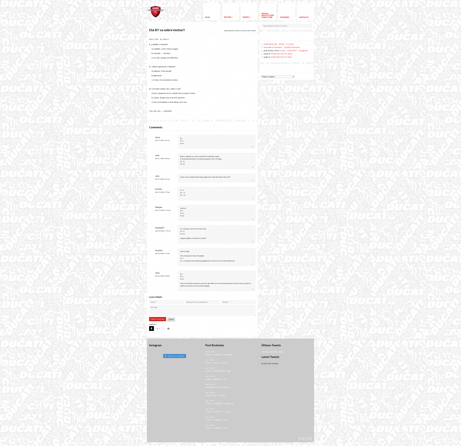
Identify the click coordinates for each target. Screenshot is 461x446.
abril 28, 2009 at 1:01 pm (162, 253)
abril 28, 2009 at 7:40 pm (162, 276)
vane (157, 155)
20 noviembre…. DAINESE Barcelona (285, 47)
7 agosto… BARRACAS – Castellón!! (219, 354)
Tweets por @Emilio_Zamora (272, 352)
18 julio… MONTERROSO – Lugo (218, 371)
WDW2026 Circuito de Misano (217, 387)
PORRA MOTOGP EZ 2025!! (281, 54)
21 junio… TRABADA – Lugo (216, 420)
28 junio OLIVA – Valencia (215, 395)
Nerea (266, 47)
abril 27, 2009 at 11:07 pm (163, 210)
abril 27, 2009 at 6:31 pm (162, 140)
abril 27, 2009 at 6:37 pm (162, 179)
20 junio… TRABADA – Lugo (216, 428)
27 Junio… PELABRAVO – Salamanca (219, 403)
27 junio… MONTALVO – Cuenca (218, 412)
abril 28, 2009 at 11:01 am (163, 231)
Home (233, 31)
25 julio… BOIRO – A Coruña (283, 44)
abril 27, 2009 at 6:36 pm (162, 158)
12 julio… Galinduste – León (216, 379)
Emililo (266, 44)
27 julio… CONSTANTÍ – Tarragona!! (294, 50)
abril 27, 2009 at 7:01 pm (162, 192)
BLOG (238, 31)
